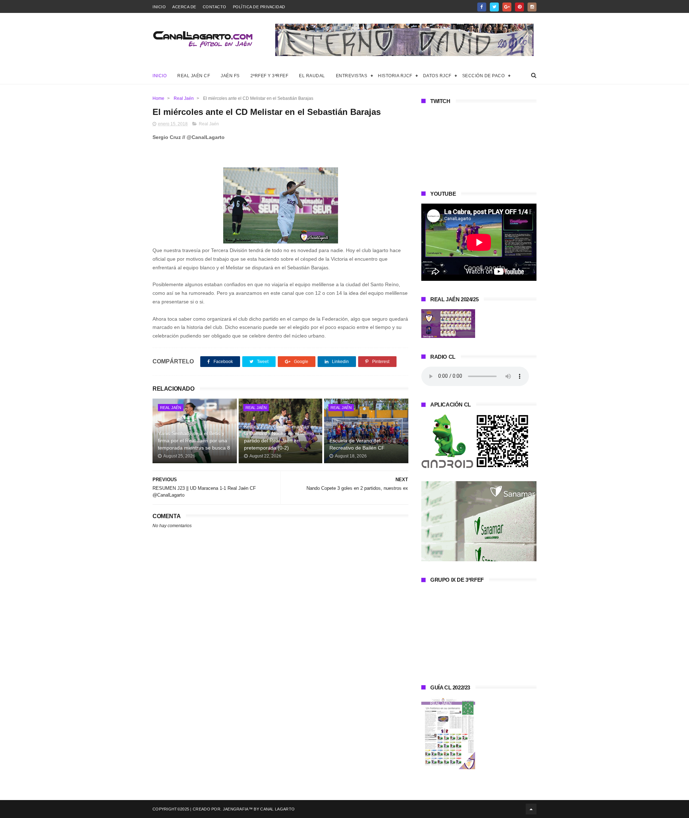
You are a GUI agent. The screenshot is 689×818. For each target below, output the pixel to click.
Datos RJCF (437, 75)
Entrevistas (351, 75)
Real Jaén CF (193, 75)
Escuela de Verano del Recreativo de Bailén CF (357, 444)
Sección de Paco (483, 75)
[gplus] (506, 7)
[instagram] (532, 7)
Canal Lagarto (277, 809)
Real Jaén (184, 98)
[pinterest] (519, 7)
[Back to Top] (531, 809)
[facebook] (481, 7)
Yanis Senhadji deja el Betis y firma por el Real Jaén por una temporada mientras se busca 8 (194, 440)
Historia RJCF (395, 75)
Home (158, 98)
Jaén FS (230, 75)
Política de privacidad (259, 7)
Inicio (159, 7)
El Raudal (312, 75)
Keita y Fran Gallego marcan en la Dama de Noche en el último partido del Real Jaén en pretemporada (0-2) (280, 437)
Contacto (214, 7)
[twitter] (494, 7)
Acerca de (184, 7)
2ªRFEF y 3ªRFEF (269, 75)
